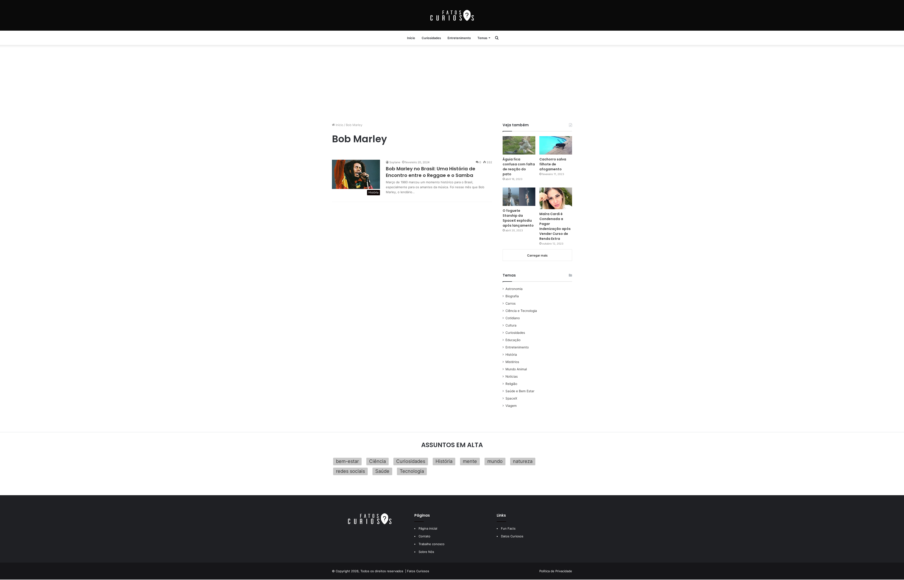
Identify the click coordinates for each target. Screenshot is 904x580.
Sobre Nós (426, 552)
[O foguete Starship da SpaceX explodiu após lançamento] (519, 197)
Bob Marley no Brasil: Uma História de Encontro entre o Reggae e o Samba (430, 172)
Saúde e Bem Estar (519, 391)
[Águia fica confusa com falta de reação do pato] (519, 145)
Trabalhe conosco (431, 544)
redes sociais (350, 471)
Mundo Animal (516, 369)
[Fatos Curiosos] (452, 15)
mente (470, 461)
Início (411, 38)
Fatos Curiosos (418, 571)
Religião (511, 384)
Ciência (377, 461)
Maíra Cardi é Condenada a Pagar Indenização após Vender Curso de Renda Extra (555, 226)
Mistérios (512, 362)
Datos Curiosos (512, 536)
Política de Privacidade (555, 571)
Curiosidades (431, 38)
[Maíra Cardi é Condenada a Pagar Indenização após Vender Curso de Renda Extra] (555, 198)
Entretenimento (459, 38)
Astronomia (514, 289)
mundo (495, 461)
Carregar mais (537, 255)
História (511, 354)
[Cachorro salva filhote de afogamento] (555, 145)
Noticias (511, 376)
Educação (513, 340)
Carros (510, 303)
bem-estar (347, 461)
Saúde (382, 471)
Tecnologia (412, 471)
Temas (482, 38)
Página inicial (428, 528)
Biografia (512, 296)
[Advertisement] (452, 82)
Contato (424, 536)
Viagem (511, 406)
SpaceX (511, 398)
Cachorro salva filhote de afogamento (552, 164)
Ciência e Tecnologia (521, 311)
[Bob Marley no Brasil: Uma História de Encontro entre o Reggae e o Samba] (356, 174)
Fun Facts (508, 528)
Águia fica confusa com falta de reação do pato (519, 166)
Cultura (511, 325)
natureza (523, 461)
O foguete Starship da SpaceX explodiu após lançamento (518, 218)
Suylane (394, 162)
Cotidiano (512, 318)
